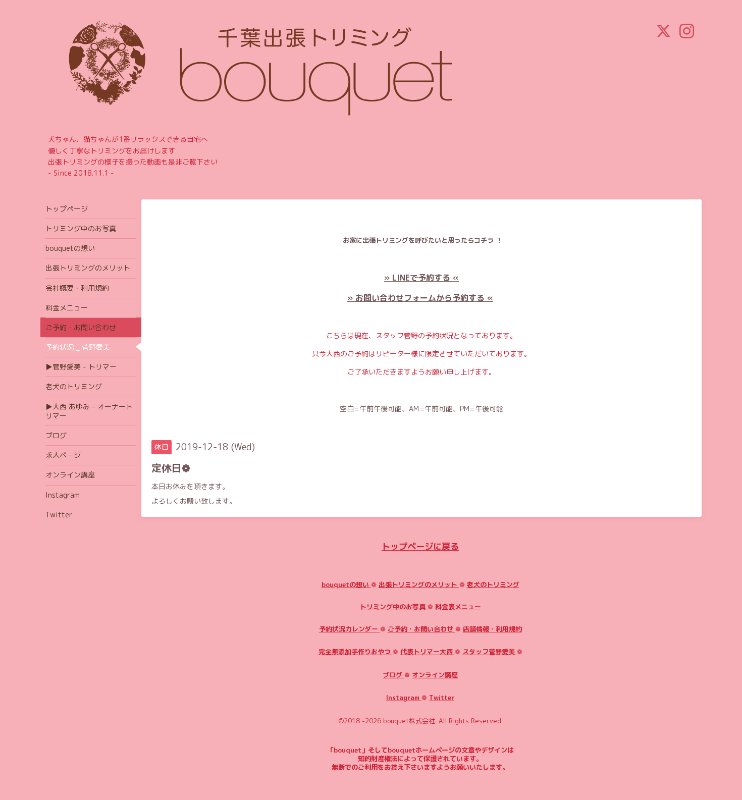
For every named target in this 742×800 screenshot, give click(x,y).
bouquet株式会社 (409, 720)
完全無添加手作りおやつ (356, 651)
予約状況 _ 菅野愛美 (77, 347)
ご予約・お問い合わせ (421, 628)
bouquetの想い (346, 584)
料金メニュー (66, 307)
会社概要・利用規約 (77, 288)
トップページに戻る (420, 546)
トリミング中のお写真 (394, 606)
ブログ (393, 674)
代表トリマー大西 (427, 651)
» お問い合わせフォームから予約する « (420, 297)
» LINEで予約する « (421, 277)
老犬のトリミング (493, 584)
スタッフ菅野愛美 (489, 651)
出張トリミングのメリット (419, 584)
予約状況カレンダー (349, 628)
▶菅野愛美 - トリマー (81, 366)
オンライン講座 (435, 674)
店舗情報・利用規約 (492, 628)
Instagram (403, 697)
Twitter (441, 697)
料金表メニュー (458, 606)
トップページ (66, 209)
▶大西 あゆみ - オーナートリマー (89, 411)
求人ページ (63, 455)
